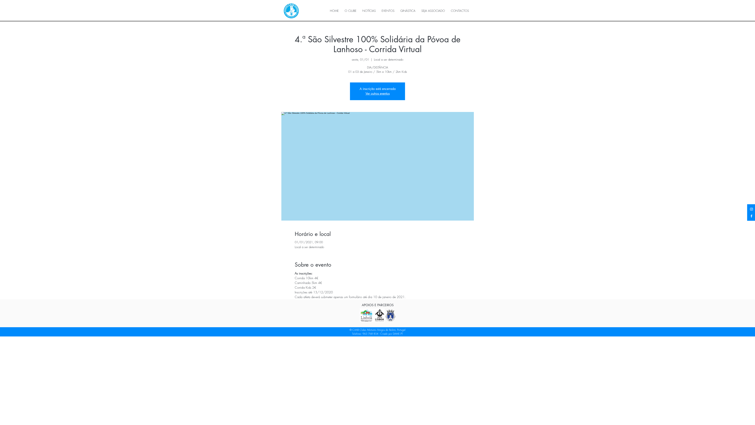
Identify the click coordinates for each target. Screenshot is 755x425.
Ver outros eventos (378, 93)
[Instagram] (751, 209)
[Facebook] (751, 216)
